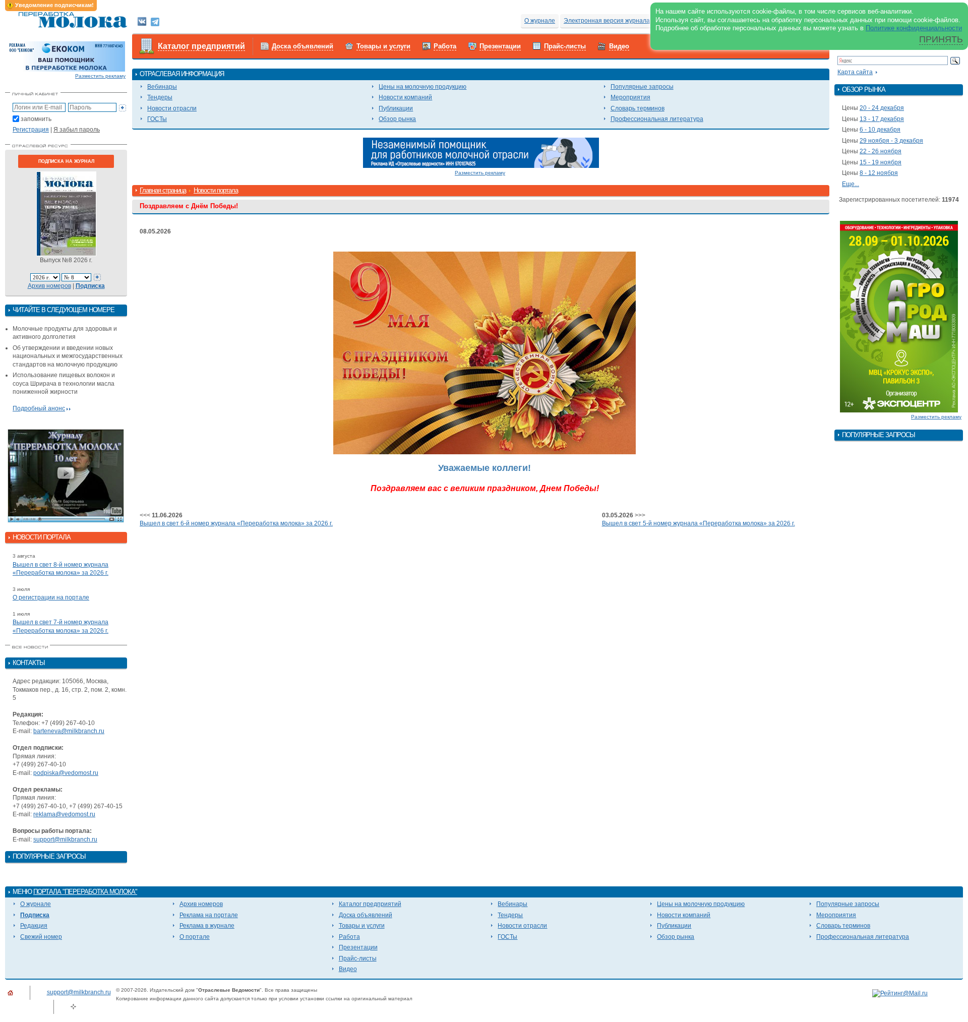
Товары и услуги (383, 46)
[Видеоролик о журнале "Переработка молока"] (66, 475)
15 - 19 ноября (880, 162)
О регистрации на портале (51, 597)
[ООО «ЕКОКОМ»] (66, 55)
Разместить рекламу (100, 76)
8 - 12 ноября (879, 172)
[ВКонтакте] (142, 21)
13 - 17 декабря (882, 119)
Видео (619, 46)
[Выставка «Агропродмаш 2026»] (899, 316)
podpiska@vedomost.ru (65, 772)
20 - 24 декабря (882, 107)
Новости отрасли (172, 108)
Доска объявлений (302, 46)
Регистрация (31, 129)
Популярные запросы (642, 86)
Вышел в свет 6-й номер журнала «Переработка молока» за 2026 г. (236, 523)
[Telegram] (155, 21)
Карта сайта (855, 72)
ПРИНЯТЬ (941, 39)
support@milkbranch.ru (65, 839)
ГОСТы (157, 119)
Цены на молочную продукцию (422, 86)
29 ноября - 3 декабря (891, 140)
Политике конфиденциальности (914, 28)
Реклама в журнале (206, 925)
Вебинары (162, 86)
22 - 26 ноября (880, 151)
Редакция (33, 925)
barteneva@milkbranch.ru (68, 731)
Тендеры (159, 97)
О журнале (539, 20)
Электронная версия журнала (607, 20)
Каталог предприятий (201, 46)
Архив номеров (49, 285)
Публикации (396, 108)
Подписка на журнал (66, 161)
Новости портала (216, 190)
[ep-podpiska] (481, 152)
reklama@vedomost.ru (64, 814)
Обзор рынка (397, 119)
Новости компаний (405, 97)
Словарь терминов (637, 108)
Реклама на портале (208, 915)
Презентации (500, 46)
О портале (194, 936)
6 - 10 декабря (880, 129)
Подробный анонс (39, 408)
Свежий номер (41, 936)
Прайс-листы (565, 46)
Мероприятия (630, 97)
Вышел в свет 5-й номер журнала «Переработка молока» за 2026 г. (698, 523)
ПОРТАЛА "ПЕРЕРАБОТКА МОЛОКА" (85, 891)
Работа (445, 46)
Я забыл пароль (76, 129)
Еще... (850, 184)
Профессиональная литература (657, 119)
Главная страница (163, 190)
